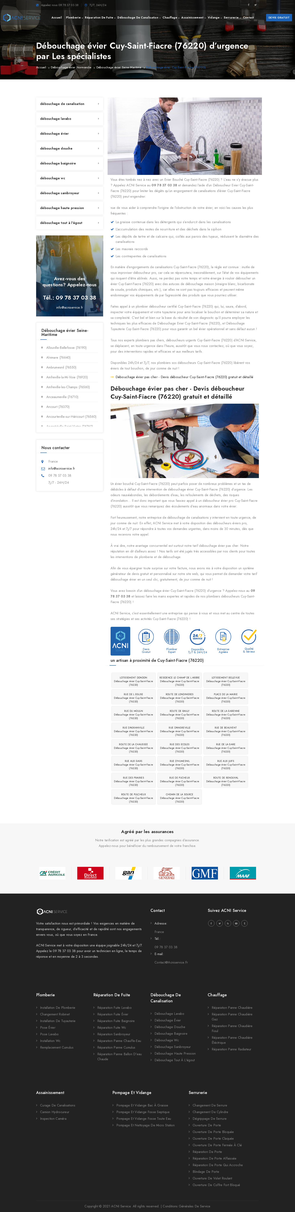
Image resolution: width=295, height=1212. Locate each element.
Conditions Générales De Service (186, 1206)
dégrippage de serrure (210, 1118)
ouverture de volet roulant (212, 1178)
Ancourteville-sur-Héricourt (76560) (71, 416)
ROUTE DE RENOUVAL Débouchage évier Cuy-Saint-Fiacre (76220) (225, 781)
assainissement (192, 17)
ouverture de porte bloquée (213, 1132)
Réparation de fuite (111, 995)
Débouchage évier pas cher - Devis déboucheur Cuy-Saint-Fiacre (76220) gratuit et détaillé (184, 377)
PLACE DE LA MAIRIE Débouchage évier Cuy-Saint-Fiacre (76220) (225, 698)
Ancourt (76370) (58, 406)
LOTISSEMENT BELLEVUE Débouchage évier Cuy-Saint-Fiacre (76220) (225, 681)
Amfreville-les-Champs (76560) (68, 387)
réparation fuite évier (112, 1014)
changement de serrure (210, 1105)
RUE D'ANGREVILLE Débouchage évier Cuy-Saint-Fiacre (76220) (179, 731)
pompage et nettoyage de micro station (145, 1125)
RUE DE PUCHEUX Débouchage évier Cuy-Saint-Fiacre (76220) (179, 781)
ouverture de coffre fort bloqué (216, 1185)
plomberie (73, 17)
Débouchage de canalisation (166, 998)
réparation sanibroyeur (113, 1034)
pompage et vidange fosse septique (143, 1112)
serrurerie (231, 17)
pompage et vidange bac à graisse (142, 1105)
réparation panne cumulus (116, 1047)
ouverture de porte (207, 1125)
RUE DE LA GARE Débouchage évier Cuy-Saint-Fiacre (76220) (225, 748)
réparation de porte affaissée (215, 1158)
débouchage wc (52, 178)
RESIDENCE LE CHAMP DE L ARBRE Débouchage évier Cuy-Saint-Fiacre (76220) (180, 681)
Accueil (41, 67)
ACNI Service (121, 1206)
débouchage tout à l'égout (61, 223)
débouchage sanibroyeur (59, 193)
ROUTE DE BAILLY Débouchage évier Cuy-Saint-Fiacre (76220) (179, 714)
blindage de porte (206, 1171)
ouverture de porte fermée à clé (217, 1145)
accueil (57, 17)
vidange (214, 17)
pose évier (47, 1027)
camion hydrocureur (54, 1112)
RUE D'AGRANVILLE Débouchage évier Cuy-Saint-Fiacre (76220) (133, 731)
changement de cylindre (210, 1112)
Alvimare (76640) (58, 357)
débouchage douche (56, 148)
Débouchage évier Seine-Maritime (119, 67)
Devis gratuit (279, 17)
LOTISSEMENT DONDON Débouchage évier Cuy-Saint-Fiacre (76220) (133, 681)
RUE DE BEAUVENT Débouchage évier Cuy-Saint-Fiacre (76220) (225, 731)
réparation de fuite (99, 17)
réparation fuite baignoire (116, 1021)
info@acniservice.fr (69, 307)
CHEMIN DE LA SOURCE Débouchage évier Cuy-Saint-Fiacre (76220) (179, 798)
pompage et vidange (131, 1093)
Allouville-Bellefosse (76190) (66, 347)
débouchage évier (54, 133)
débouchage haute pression (62, 208)
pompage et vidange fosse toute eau (143, 1118)
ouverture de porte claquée (213, 1138)
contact (248, 17)
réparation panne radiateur (231, 1049)
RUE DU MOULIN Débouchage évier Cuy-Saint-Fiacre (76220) (133, 714)
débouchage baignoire (58, 163)
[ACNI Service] (22, 18)
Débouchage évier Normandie (71, 67)
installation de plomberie (57, 1007)
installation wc (50, 1041)
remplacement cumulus (56, 1047)
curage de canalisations (57, 1105)
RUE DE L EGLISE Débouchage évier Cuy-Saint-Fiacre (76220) (133, 698)
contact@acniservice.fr (171, 962)
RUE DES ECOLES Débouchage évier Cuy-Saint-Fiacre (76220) (179, 748)
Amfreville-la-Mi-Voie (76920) (67, 377)
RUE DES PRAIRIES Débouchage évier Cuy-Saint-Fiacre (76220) (133, 781)
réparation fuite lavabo (114, 1007)
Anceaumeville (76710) (62, 397)
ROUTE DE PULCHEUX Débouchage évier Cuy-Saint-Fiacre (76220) (133, 798)
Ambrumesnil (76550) (61, 367)
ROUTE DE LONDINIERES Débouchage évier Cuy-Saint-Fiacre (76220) (179, 698)
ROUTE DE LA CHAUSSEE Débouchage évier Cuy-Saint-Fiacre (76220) (133, 748)
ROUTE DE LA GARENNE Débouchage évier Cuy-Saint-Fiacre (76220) (225, 714)
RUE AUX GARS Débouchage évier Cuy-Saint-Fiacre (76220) (133, 764)
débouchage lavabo (55, 118)
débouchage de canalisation (137, 17)
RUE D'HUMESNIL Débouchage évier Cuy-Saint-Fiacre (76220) (179, 764)
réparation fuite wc (111, 1027)
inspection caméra (53, 1118)
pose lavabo (49, 1034)
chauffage (170, 17)
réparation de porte (207, 1151)
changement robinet (55, 1014)
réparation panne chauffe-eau (119, 1041)
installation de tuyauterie (58, 1021)
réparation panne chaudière (232, 1007)
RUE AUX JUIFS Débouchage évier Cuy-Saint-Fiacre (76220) (225, 764)
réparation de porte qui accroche (218, 1165)
